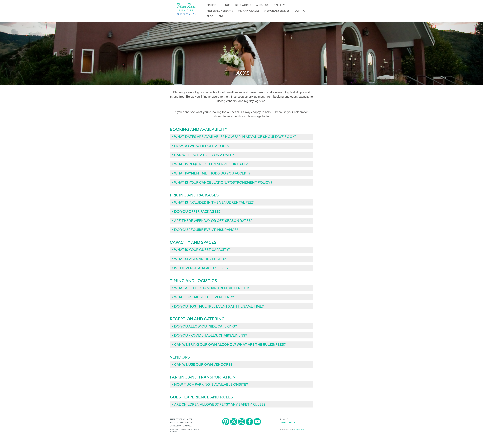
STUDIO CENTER (298, 430)
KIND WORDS (243, 5)
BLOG (210, 16)
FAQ (220, 16)
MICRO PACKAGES (248, 10)
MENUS (226, 5)
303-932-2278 (186, 14)
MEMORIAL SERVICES (277, 10)
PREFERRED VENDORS (220, 10)
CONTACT (301, 10)
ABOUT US (262, 5)
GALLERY (279, 5)
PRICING (211, 5)
